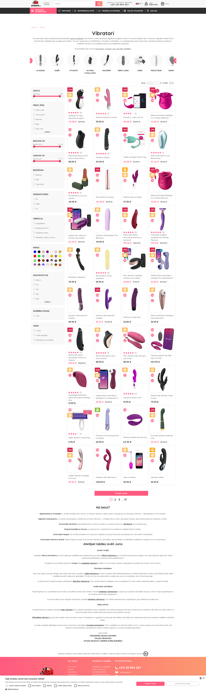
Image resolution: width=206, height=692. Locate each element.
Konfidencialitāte (99, 672)
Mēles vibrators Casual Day (79, 438)
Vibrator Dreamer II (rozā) (106, 117)
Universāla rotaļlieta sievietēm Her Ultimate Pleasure (160, 237)
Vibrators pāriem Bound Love (135, 437)
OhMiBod (127, 49)
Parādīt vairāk (121, 493)
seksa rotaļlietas (76, 38)
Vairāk (47, 132)
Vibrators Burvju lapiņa (132, 197)
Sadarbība (72, 672)
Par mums (72, 667)
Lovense (108, 49)
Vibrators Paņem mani (132, 397)
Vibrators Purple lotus (132, 317)
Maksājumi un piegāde (101, 667)
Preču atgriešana (99, 669)
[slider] (34, 96)
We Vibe (120, 49)
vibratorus (91, 573)
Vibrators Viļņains (103, 157)
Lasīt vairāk (118, 682)
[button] (43, 11)
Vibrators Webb (157, 477)
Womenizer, (100, 49)
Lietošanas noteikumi (100, 674)
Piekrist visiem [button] (150, 684)
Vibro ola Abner (129, 477)
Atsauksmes (73, 674)
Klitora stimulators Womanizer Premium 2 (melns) (77, 357)
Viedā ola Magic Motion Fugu (134, 157)
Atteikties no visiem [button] (182, 684)
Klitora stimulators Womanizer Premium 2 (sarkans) (132, 237)
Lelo (114, 49)
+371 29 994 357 (119, 4)
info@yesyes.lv (126, 672)
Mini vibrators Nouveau (105, 197)
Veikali (70, 669)
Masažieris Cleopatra (76, 277)
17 (125, 499)
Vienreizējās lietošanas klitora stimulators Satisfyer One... (79, 397)
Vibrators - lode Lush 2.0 (133, 117)
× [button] (203, 678)
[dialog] (103, 684)
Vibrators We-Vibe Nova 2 (106, 477)
